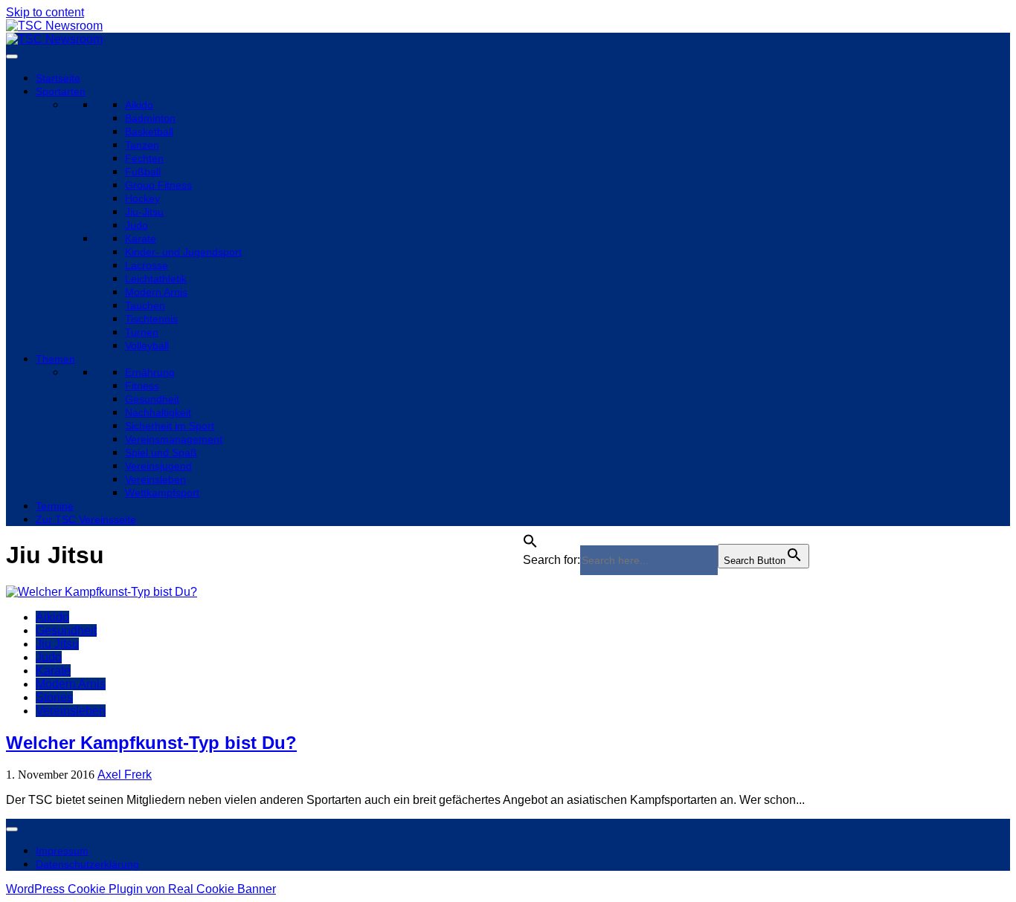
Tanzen (142, 145)
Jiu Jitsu (57, 643)
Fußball (143, 172)
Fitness (142, 386)
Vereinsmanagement (173, 439)
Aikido (139, 105)
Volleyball (147, 345)
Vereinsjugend (158, 466)
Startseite (58, 78)
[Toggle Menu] (12, 56)
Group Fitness (158, 185)
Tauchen (145, 305)
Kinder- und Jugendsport (183, 252)
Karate (140, 238)
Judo (136, 225)
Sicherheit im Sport (169, 426)
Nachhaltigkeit (158, 412)
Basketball (149, 131)
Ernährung (150, 372)
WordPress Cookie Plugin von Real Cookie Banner (141, 889)
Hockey (142, 198)
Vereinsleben (155, 479)
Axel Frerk (124, 774)
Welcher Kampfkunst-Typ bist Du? (151, 743)
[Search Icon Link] (530, 537)
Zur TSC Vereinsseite (86, 519)
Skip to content (45, 12)
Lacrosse (146, 265)
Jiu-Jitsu (144, 212)
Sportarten (61, 91)
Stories (54, 697)
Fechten (144, 158)
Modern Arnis (156, 292)
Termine (55, 506)
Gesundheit (152, 399)
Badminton (150, 118)
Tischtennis (151, 319)
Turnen (141, 332)
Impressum (62, 851)
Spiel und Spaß (161, 452)
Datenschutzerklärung (87, 864)
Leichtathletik (156, 279)
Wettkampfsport (162, 493)
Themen (55, 359)
